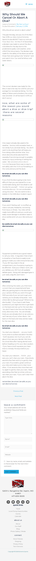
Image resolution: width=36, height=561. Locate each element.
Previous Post (18, 391)
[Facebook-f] (8, 502)
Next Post (18, 396)
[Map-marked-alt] (18, 502)
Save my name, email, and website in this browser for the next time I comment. (17, 464)
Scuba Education (8, 26)
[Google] (23, 502)
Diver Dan (14, 58)
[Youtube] (27, 502)
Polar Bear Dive (8, 42)
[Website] (18, 455)
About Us (18, 520)
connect (18, 535)
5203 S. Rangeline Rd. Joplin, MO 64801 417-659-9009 (18, 493)
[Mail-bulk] (13, 502)
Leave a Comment (9, 24)
